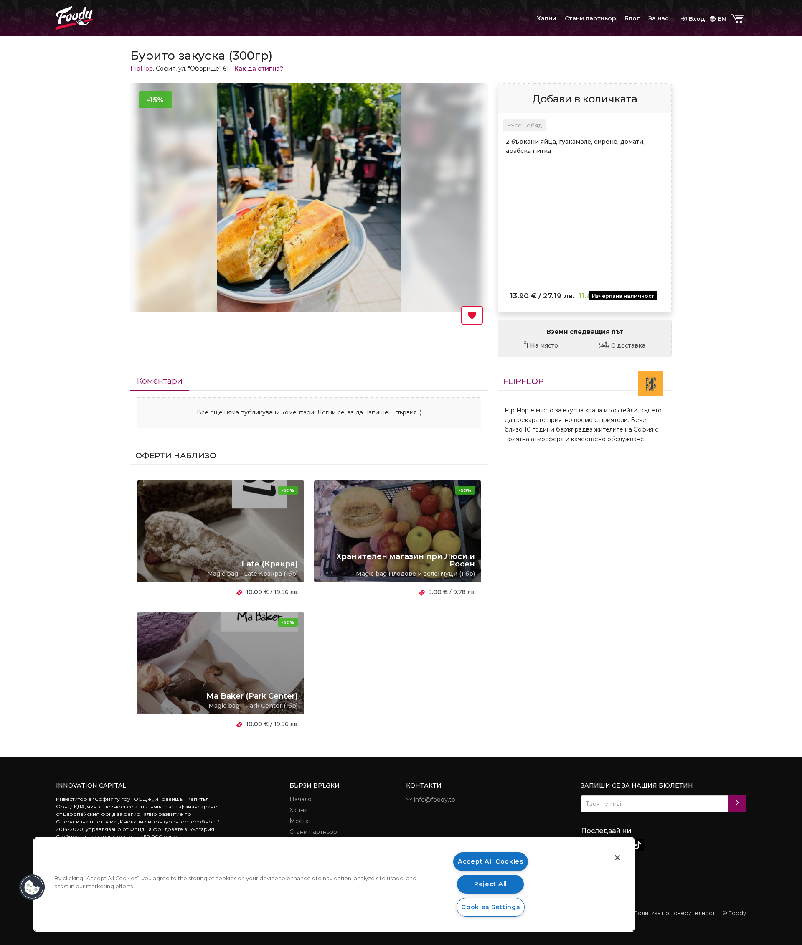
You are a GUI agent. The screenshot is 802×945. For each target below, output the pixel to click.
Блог (632, 18)
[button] (32, 887)
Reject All (490, 884)
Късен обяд (525, 125)
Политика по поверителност (674, 912)
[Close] (617, 857)
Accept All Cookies (490, 861)
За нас (658, 18)
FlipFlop (141, 68)
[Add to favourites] (472, 315)
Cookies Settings (490, 907)
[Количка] (738, 19)
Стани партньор (590, 18)
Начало (300, 799)
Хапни (546, 18)
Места (299, 821)
